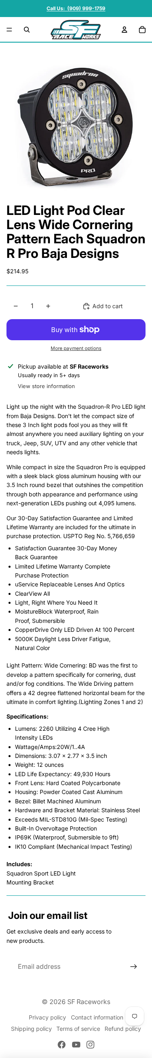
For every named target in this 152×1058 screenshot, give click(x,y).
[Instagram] (90, 1044)
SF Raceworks (88, 1002)
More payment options (76, 348)
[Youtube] (76, 1044)
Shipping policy (31, 1028)
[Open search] (27, 30)
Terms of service (78, 1028)
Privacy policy (47, 1017)
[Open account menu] (124, 30)
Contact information (97, 1017)
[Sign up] (134, 967)
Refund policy (123, 1028)
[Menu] (9, 29)
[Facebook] (61, 1044)
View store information (46, 386)
